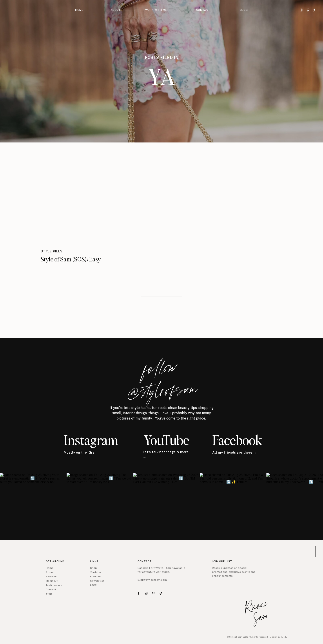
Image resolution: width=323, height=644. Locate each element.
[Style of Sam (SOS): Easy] (77, 199)
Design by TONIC (278, 636)
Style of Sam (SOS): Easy (71, 259)
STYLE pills (51, 251)
